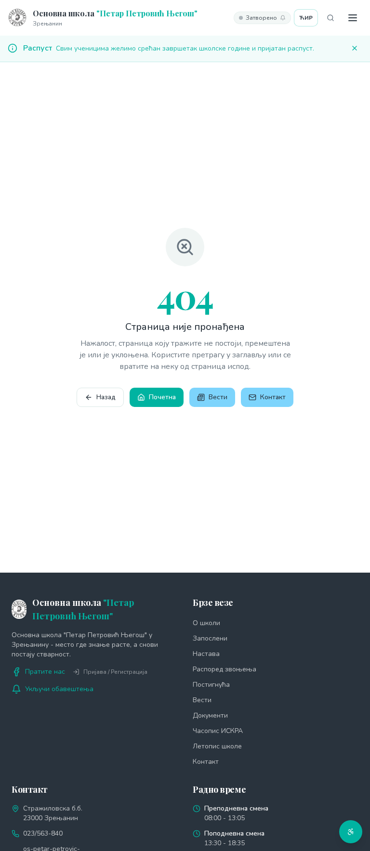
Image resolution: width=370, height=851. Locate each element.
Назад (106, 397)
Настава (206, 653)
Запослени (210, 638)
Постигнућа (211, 684)
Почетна (162, 397)
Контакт (273, 397)
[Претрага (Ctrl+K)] (330, 17)
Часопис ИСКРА (218, 730)
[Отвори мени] (352, 17)
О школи (206, 623)
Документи (210, 715)
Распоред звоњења (224, 669)
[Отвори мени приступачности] (350, 831)
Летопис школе (217, 746)
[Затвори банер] (354, 48)
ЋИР (306, 18)
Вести (218, 397)
